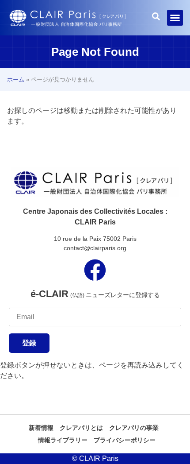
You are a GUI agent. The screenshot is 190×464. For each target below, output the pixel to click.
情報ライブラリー (62, 440)
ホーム (15, 79)
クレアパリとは (81, 427)
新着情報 (41, 427)
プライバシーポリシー (125, 440)
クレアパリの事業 (134, 427)
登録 (29, 343)
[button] (175, 18)
